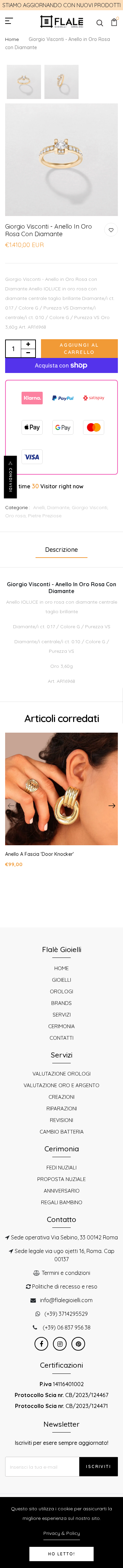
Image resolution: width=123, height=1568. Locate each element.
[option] (24, 82)
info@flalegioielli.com (66, 1300)
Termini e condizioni (66, 1272)
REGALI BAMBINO (61, 1202)
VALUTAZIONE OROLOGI (61, 1073)
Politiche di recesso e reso (64, 1286)
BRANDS (61, 1003)
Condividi (10, 479)
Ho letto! (61, 1553)
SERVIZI (62, 1014)
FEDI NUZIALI (61, 1167)
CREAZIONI (61, 1097)
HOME (61, 968)
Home (12, 39)
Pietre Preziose (45, 516)
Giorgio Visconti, (90, 507)
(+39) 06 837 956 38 (67, 1327)
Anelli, (40, 507)
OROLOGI (61, 991)
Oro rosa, (16, 516)
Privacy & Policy (61, 1533)
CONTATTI (61, 1038)
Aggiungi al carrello (79, 348)
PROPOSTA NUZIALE (61, 1179)
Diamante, (59, 507)
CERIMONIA (61, 1026)
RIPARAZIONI (61, 1108)
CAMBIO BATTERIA (62, 1131)
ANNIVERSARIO (62, 1191)
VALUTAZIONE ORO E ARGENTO (61, 1085)
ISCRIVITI (98, 1466)
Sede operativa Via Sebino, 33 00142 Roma (64, 1237)
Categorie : (17, 507)
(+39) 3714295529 (66, 1313)
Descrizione (61, 549)
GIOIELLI (61, 980)
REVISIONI (61, 1120)
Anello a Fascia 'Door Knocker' (39, 854)
